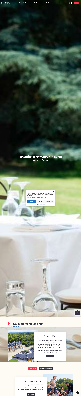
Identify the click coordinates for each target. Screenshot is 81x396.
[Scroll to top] (77, 392)
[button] (53, 191)
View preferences (49, 201)
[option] (71, 3)
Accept (31, 201)
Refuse (40, 201)
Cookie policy (37, 204)
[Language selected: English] (71, 3)
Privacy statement (42, 204)
